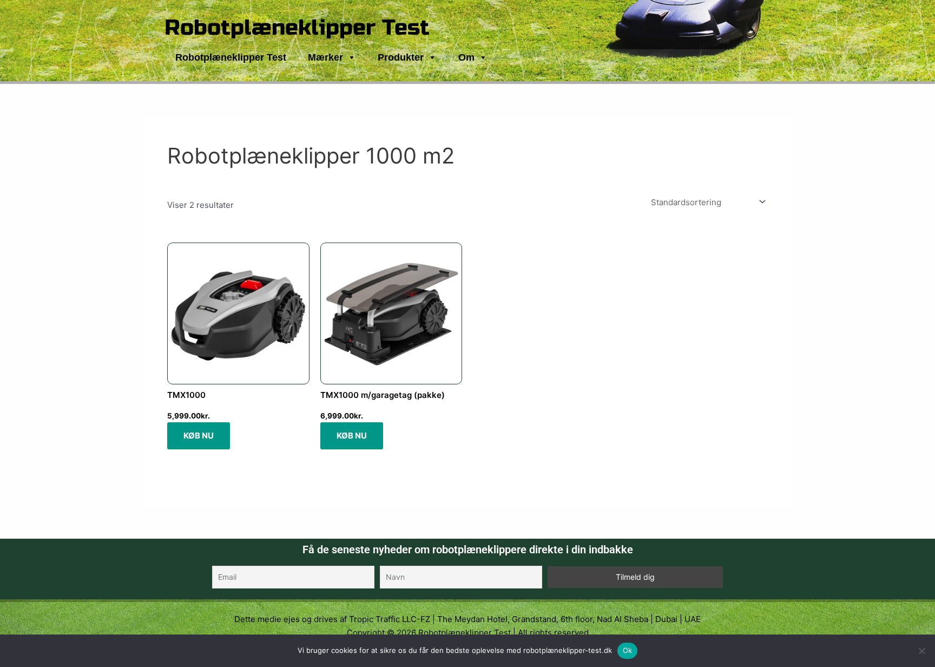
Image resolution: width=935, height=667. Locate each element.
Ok (628, 650)
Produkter (401, 57)
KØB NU (198, 435)
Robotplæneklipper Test (297, 28)
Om (466, 57)
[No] (921, 650)
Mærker (325, 57)
